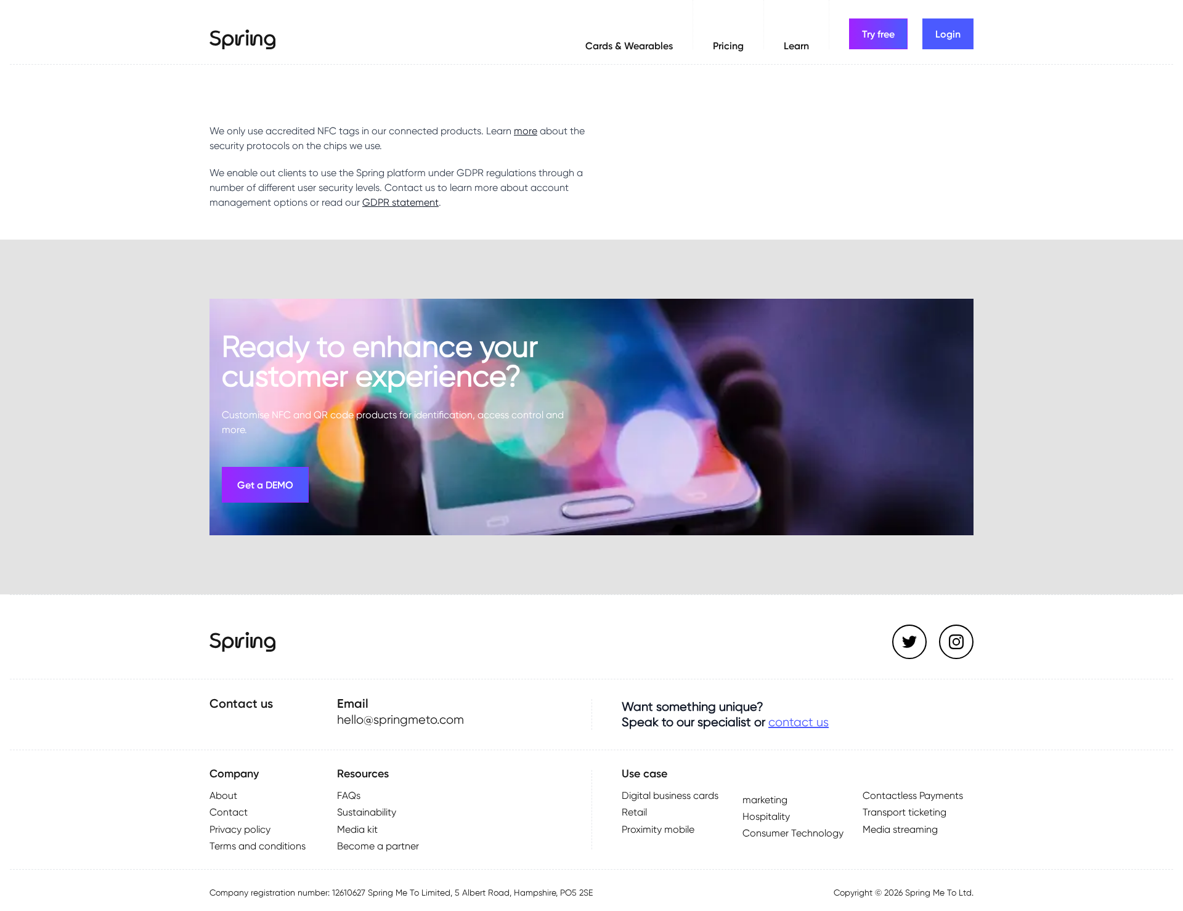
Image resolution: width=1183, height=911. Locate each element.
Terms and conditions (257, 846)
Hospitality (766, 816)
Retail (634, 812)
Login (948, 34)
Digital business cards (670, 795)
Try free (878, 34)
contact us (798, 722)
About (223, 795)
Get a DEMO (265, 485)
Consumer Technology (793, 833)
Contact (228, 812)
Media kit (357, 829)
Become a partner (378, 846)
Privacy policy (239, 829)
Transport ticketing (904, 812)
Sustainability (366, 812)
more (525, 131)
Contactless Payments (913, 795)
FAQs (348, 795)
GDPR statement (400, 202)
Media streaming (900, 829)
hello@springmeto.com (400, 719)
